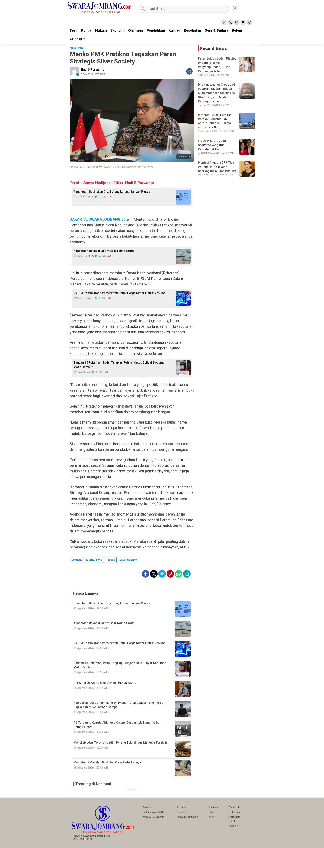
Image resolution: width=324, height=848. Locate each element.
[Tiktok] (249, 22)
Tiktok (232, 821)
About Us (181, 807)
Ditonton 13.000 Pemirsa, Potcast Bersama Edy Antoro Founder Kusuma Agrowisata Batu (215, 121)
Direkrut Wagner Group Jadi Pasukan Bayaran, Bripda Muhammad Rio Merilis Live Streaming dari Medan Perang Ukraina (217, 93)
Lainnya (76, 38)
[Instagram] (237, 22)
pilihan (110, 560)
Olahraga (135, 30)
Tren (73, 30)
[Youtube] (243, 22)
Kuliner (174, 30)
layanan (76, 560)
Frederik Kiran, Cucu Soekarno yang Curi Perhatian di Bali (212, 145)
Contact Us (182, 812)
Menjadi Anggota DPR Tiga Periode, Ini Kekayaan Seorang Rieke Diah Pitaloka (217, 166)
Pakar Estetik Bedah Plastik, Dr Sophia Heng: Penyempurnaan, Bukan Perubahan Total (217, 64)
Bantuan (213, 807)
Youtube (233, 826)
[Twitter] (230, 22)
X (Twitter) (234, 817)
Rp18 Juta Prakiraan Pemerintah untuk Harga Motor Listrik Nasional (120, 293)
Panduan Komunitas (187, 817)
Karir (211, 817)
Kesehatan (192, 30)
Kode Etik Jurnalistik (153, 817)
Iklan (211, 812)
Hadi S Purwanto (92, 69)
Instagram (234, 812)
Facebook (234, 807)
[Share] (189, 71)
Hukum (101, 30)
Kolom (237, 30)
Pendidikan (156, 30)
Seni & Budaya (216, 30)
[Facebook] (224, 22)
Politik (86, 30)
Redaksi (147, 807)
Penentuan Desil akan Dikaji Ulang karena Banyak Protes (112, 192)
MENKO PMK (94, 560)
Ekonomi (117, 30)
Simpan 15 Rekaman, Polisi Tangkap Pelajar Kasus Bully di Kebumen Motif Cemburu (120, 364)
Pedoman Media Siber (154, 812)
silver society (128, 560)
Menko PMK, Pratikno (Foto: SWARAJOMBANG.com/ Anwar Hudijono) (111, 166)
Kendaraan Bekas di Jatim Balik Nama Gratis (104, 251)
